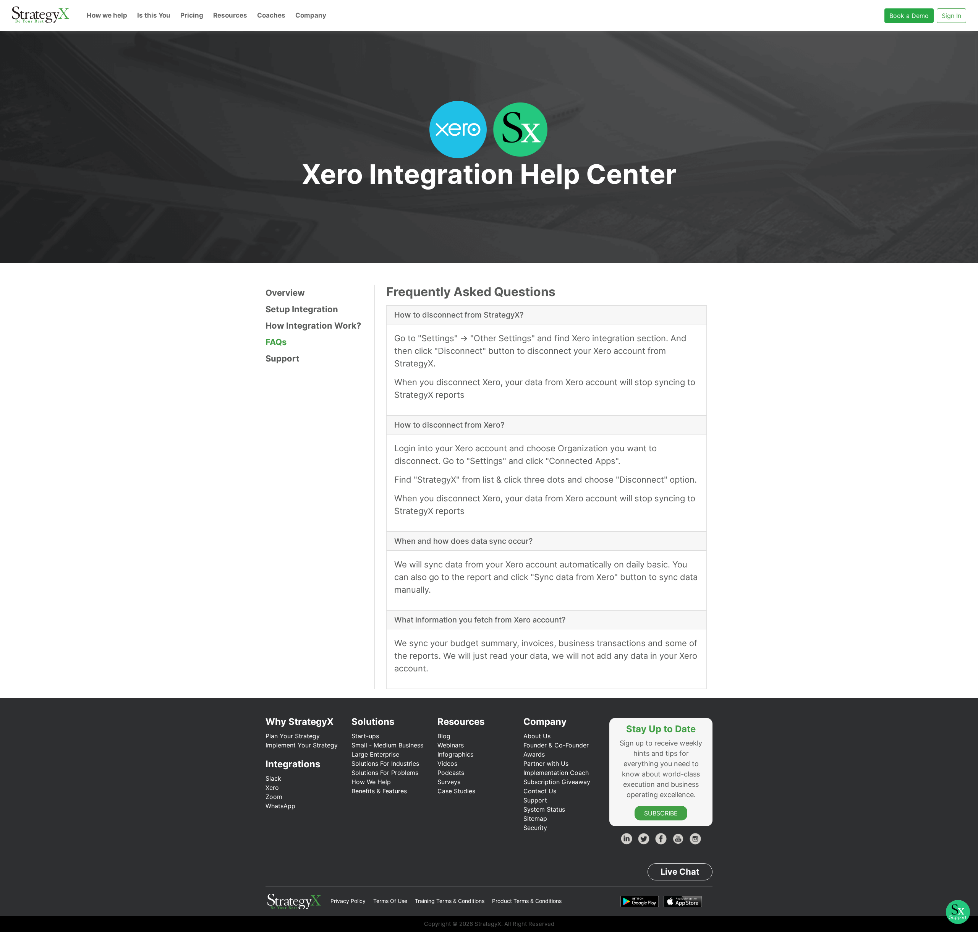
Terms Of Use (390, 901)
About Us (537, 736)
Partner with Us (545, 763)
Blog (443, 736)
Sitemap (535, 818)
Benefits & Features (379, 791)
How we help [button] (107, 15)
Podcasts (450, 772)
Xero (272, 787)
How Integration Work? (313, 326)
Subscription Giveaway (556, 782)
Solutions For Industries (385, 763)
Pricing (191, 15)
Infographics (455, 754)
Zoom (274, 797)
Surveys (448, 782)
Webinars (450, 745)
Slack (273, 778)
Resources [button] (230, 15)
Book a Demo (909, 15)
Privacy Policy (348, 901)
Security (535, 828)
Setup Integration (302, 309)
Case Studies (456, 791)
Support (283, 358)
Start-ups (365, 736)
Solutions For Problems (384, 772)
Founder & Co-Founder (556, 745)
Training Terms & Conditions (449, 901)
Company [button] (310, 15)
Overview (285, 293)
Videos (447, 763)
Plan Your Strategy (293, 736)
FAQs (276, 342)
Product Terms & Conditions (527, 901)
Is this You (153, 15)
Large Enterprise (375, 754)
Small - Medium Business (387, 745)
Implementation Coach (556, 772)
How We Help (371, 782)
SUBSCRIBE (661, 813)
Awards (534, 754)
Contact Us (539, 791)
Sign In (951, 15)
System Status (544, 809)
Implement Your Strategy (302, 745)
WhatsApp (280, 806)
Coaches (271, 15)
